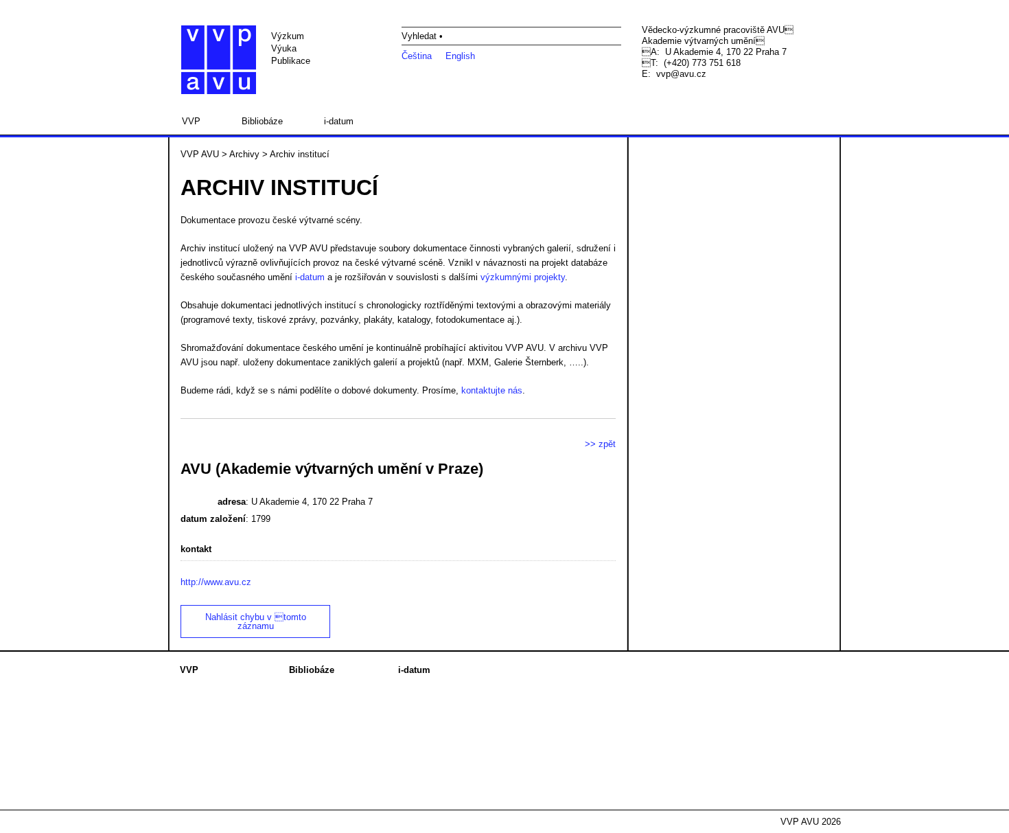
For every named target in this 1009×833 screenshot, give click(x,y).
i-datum (338, 121)
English (460, 56)
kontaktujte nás (491, 390)
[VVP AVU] (218, 59)
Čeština (417, 56)
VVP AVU (200, 154)
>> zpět (600, 444)
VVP (191, 121)
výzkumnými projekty (522, 277)
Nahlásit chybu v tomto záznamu (255, 621)
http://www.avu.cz (216, 582)
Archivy (244, 154)
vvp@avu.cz (681, 74)
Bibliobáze (262, 121)
